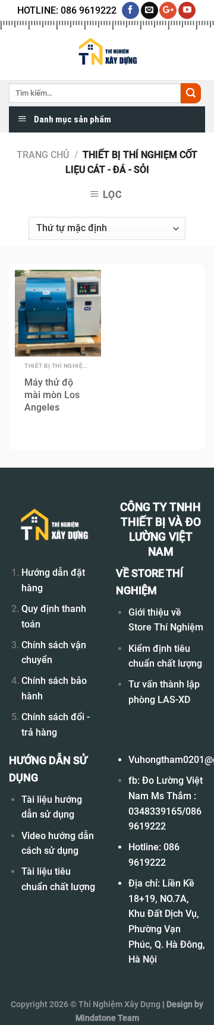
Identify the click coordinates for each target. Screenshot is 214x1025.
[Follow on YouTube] (187, 11)
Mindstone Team (107, 1018)
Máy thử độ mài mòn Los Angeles (52, 395)
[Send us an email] (149, 11)
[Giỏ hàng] (199, 52)
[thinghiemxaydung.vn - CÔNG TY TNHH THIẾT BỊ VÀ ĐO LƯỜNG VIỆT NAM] (107, 52)
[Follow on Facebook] (130, 11)
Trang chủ (43, 154)
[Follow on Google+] (168, 11)
